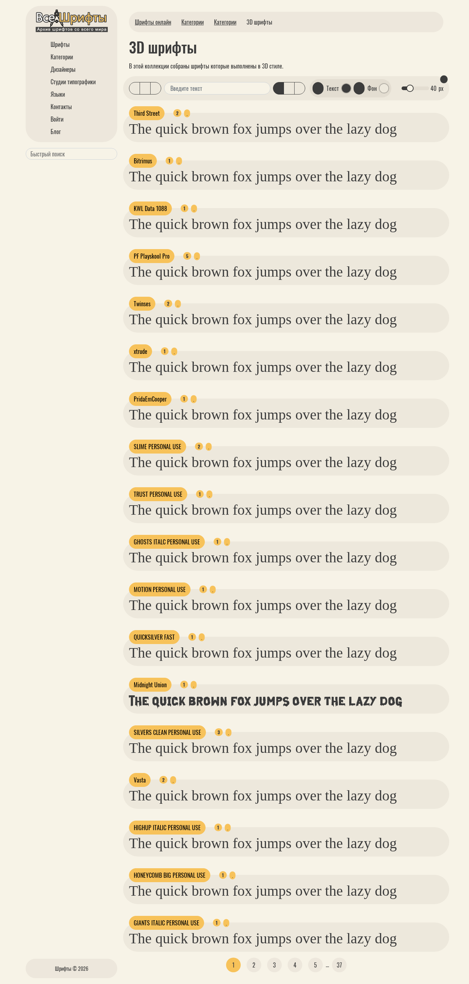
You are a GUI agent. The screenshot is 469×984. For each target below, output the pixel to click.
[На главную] (71, 22)
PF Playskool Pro (152, 256)
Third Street (147, 113)
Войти (56, 119)
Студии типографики (72, 81)
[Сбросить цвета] (318, 88)
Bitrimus (143, 160)
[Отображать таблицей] (155, 88)
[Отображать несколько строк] (145, 88)
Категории (61, 56)
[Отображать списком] (134, 88)
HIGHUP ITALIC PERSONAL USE (167, 827)
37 (339, 965)
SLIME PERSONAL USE (157, 446)
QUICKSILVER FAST (154, 637)
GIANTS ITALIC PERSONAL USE (166, 922)
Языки (57, 94)
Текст (332, 88)
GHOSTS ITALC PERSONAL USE (167, 541)
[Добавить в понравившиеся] (187, 113)
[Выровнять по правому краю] (299, 88)
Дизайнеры (62, 69)
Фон (372, 88)
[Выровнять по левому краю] (278, 88)
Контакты (60, 106)
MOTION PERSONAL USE (160, 589)
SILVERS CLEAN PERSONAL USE (167, 732)
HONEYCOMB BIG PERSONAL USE (170, 875)
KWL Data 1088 (150, 208)
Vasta (140, 780)
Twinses (142, 303)
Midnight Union (150, 684)
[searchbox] (70, 153)
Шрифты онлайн (153, 22)
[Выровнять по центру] (289, 88)
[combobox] (71, 154)
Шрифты (59, 44)
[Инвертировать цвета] (359, 88)
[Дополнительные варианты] (264, 88)
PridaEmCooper (150, 399)
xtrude (140, 351)
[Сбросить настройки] (443, 79)
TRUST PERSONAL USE (158, 494)
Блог (55, 131)
